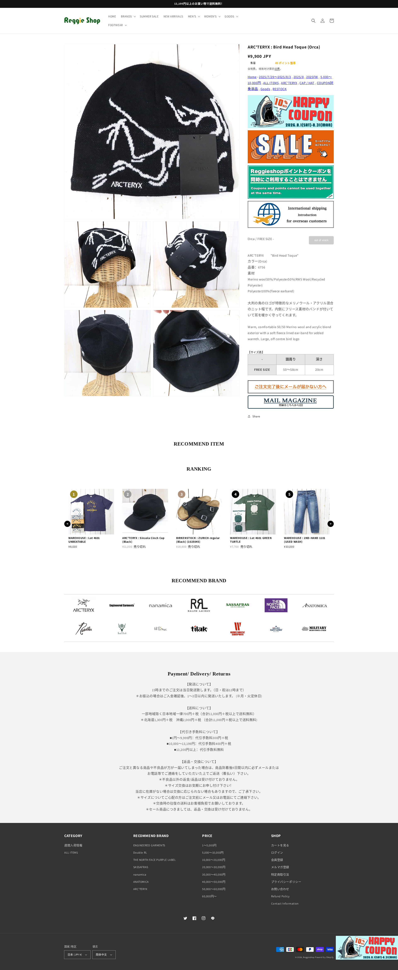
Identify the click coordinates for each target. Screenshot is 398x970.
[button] (127, 16)
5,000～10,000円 (213, 852)
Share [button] (256, 416)
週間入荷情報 (73, 845)
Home (252, 77)
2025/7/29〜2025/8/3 (275, 77)
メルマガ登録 (280, 867)
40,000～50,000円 (213, 882)
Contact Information (285, 903)
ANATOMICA (141, 882)
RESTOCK (279, 89)
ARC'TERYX (289, 83)
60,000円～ (209, 896)
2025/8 (299, 77)
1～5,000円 (209, 845)
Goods (265, 89)
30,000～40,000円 (213, 874)
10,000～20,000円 (213, 860)
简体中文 (101, 954)
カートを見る (280, 845)
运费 (277, 68)
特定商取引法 (280, 874)
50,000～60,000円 (213, 889)
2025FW (312, 77)
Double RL (140, 852)
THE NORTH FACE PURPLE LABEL (154, 860)
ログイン (277, 852)
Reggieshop (308, 957)
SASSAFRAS (140, 867)
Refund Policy (280, 896)
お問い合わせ (280, 889)
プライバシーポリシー (286, 882)
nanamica (139, 874)
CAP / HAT (307, 83)
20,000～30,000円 (213, 867)
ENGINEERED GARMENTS (149, 845)
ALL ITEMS (271, 83)
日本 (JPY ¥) (75, 954)
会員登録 (277, 860)
